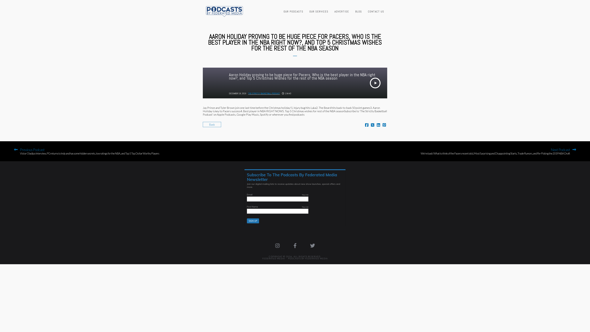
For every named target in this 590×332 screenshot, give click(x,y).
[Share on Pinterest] (384, 125)
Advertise (341, 11)
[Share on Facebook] (367, 125)
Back (212, 124)
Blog (358, 11)
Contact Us (376, 11)
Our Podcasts (293, 11)
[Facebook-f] (295, 246)
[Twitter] (312, 246)
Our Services (318, 11)
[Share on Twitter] (373, 125)
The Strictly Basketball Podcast (264, 93)
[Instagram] (278, 246)
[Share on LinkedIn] (378, 125)
